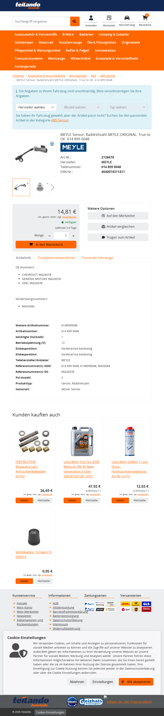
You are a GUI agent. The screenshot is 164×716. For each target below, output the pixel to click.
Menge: (39, 235)
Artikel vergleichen (121, 226)
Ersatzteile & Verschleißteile (117, 58)
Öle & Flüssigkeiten (101, 42)
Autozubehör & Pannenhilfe (36, 34)
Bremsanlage (78, 76)
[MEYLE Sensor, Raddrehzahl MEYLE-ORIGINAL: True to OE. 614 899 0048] (34, 154)
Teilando (18, 76)
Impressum (60, 624)
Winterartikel (80, 58)
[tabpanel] (82, 331)
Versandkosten (69, 217)
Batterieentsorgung (66, 616)
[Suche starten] (75, 21)
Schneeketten (105, 50)
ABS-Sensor (108, 76)
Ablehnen (77, 682)
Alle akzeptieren (138, 682)
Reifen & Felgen (77, 50)
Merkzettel (44, 500)
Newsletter (24, 616)
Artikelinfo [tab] (23, 258)
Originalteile (131, 42)
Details (24, 500)
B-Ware (68, 34)
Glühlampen (24, 42)
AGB (55, 603)
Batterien (86, 34)
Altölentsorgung (63, 607)
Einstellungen (103, 682)
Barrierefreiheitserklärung (70, 612)
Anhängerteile (25, 66)
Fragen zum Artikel (121, 237)
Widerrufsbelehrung (66, 628)
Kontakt (22, 603)
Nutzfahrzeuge (70, 42)
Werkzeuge (56, 58)
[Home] (27, 5)
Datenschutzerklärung (68, 620)
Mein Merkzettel (28, 612)
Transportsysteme (29, 58)
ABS (93, 76)
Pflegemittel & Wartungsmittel (37, 50)
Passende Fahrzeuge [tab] (97, 258)
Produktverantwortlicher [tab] (56, 258)
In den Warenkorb (49, 244)
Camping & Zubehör (114, 34)
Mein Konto (24, 607)
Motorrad (46, 42)
